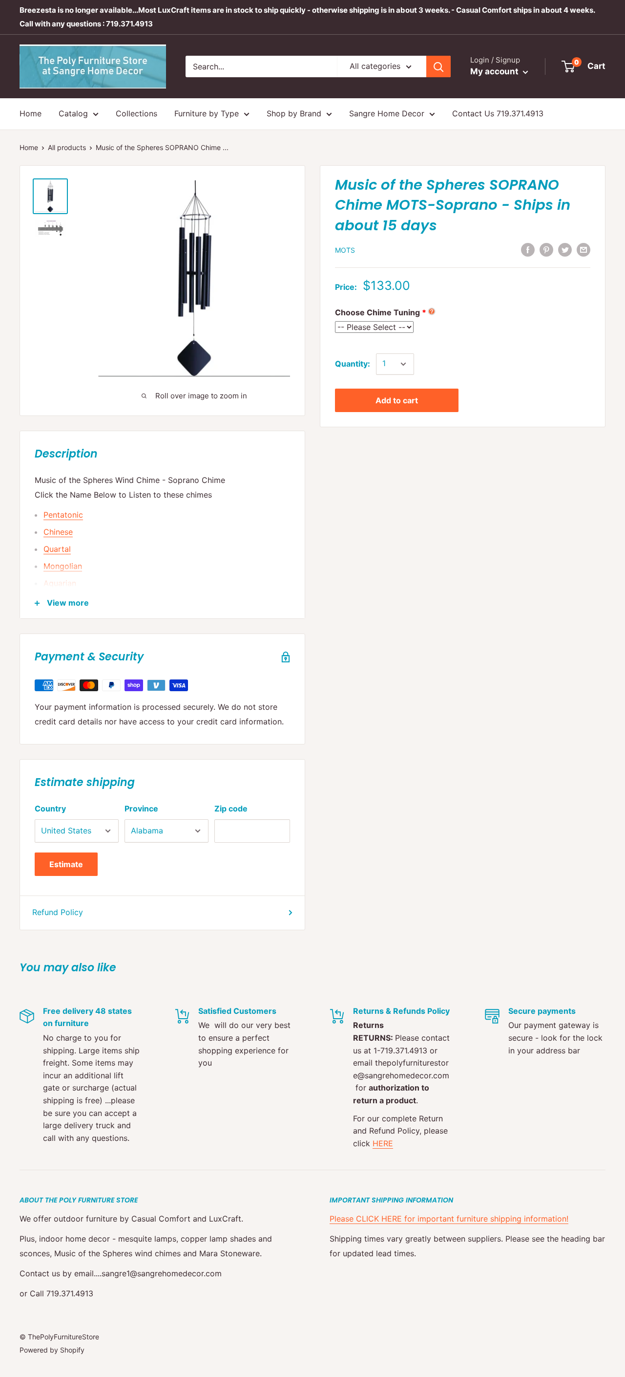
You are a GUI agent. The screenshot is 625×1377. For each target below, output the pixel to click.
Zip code (231, 808)
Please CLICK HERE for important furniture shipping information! (449, 1219)
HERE (383, 1143)
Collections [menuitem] (136, 113)
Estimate (66, 864)
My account (495, 71)
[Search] (438, 66)
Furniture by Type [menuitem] (206, 113)
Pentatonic (63, 515)
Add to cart (396, 400)
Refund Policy (57, 912)
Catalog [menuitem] (73, 113)
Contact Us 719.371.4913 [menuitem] (497, 113)
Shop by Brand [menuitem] (294, 113)
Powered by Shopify (52, 1350)
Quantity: (352, 364)
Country (50, 808)
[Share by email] (583, 249)
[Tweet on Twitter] (565, 249)
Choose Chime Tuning (377, 313)
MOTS (345, 250)
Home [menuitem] (31, 113)
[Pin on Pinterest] (546, 249)
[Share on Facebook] (528, 249)
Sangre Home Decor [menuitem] (386, 113)
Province (141, 808)
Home (29, 147)
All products (67, 147)
